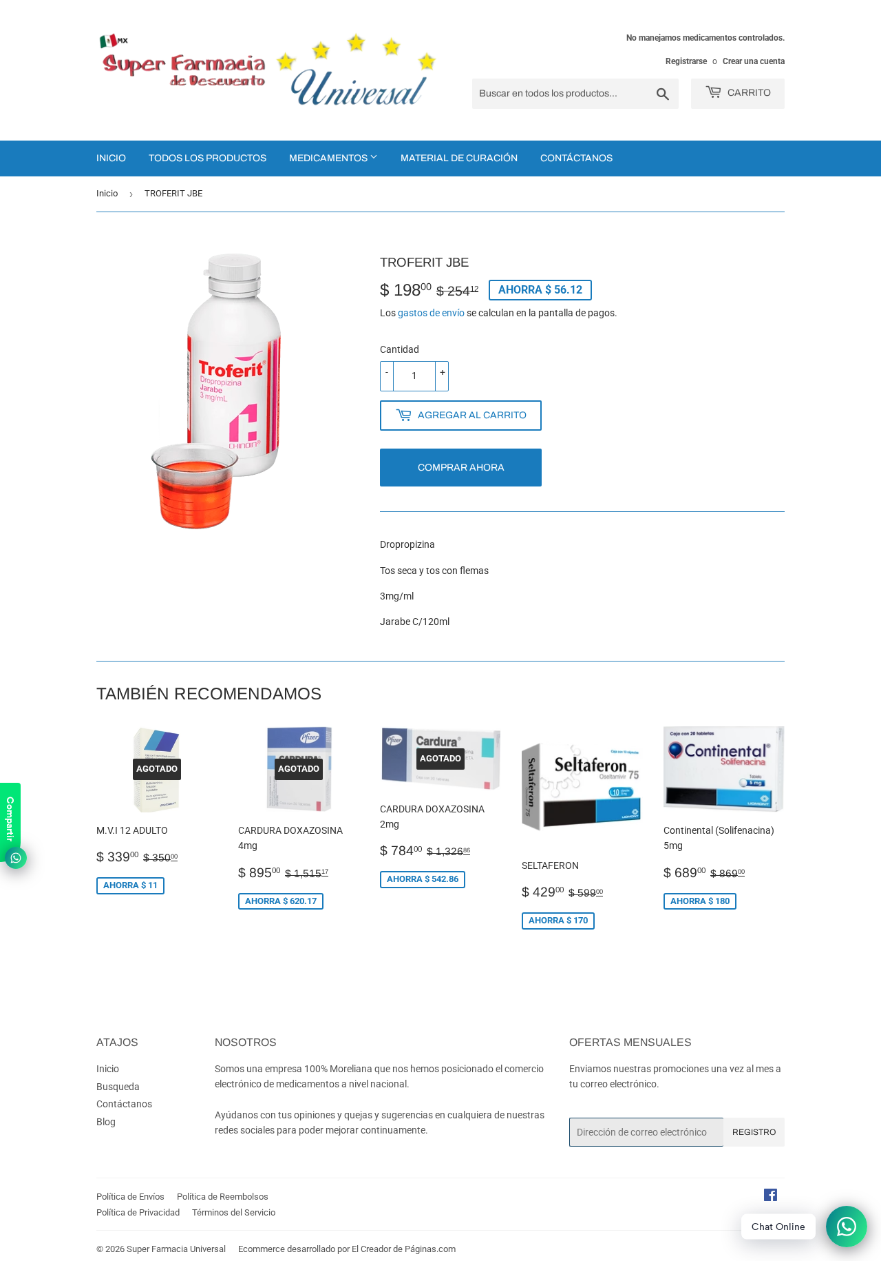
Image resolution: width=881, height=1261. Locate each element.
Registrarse (686, 61)
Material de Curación (459, 158)
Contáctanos (576, 158)
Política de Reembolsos (222, 1196)
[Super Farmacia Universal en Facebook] (770, 1196)
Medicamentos (329, 158)
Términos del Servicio (233, 1212)
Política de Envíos (130, 1196)
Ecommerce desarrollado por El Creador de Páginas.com (347, 1249)
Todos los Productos (207, 158)
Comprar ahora (461, 467)
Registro (754, 1132)
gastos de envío (431, 312)
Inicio (111, 158)
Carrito (748, 93)
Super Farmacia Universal (176, 1249)
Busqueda (118, 1086)
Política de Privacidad (138, 1212)
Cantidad (399, 349)
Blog (106, 1121)
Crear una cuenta (754, 61)
